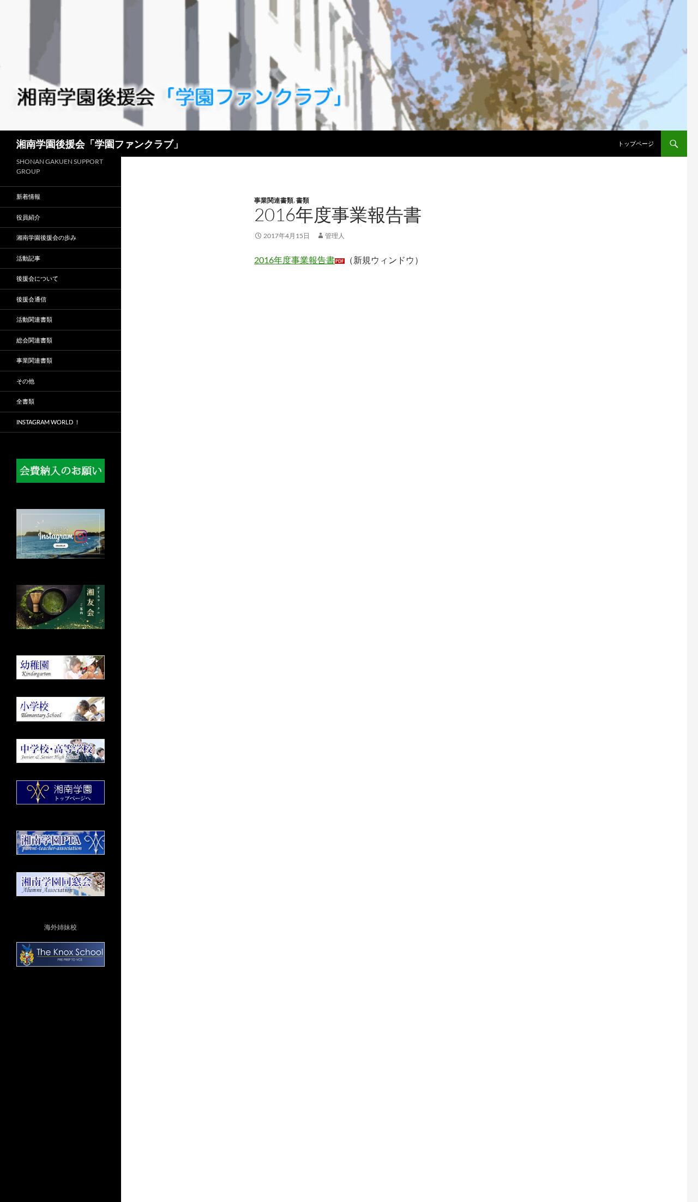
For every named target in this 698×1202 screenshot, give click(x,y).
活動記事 (28, 258)
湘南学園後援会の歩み (46, 237)
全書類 (25, 401)
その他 (25, 380)
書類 (302, 200)
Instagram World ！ (48, 421)
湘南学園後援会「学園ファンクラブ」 (99, 144)
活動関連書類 (34, 319)
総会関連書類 (34, 340)
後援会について (37, 278)
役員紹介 (28, 217)
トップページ (636, 143)
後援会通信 (31, 299)
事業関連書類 (273, 200)
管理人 (335, 236)
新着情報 (28, 196)
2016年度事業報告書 (294, 259)
